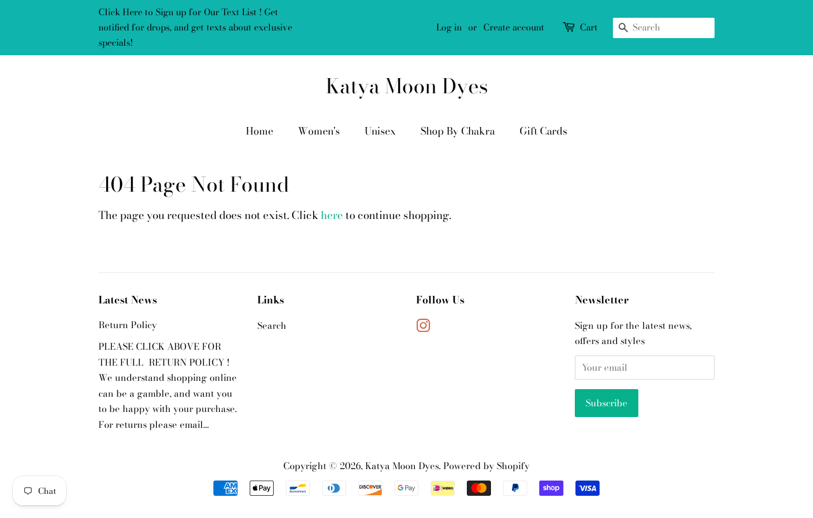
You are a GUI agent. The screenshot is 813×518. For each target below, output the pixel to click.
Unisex (380, 130)
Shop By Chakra (457, 130)
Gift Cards (543, 130)
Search (271, 326)
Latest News (127, 299)
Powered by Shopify (486, 466)
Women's (319, 130)
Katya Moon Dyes (407, 86)
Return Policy (127, 325)
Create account (513, 27)
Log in (449, 27)
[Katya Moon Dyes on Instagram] (423, 328)
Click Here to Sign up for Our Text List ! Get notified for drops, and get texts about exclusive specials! (195, 27)
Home (259, 130)
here (332, 215)
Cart (589, 27)
